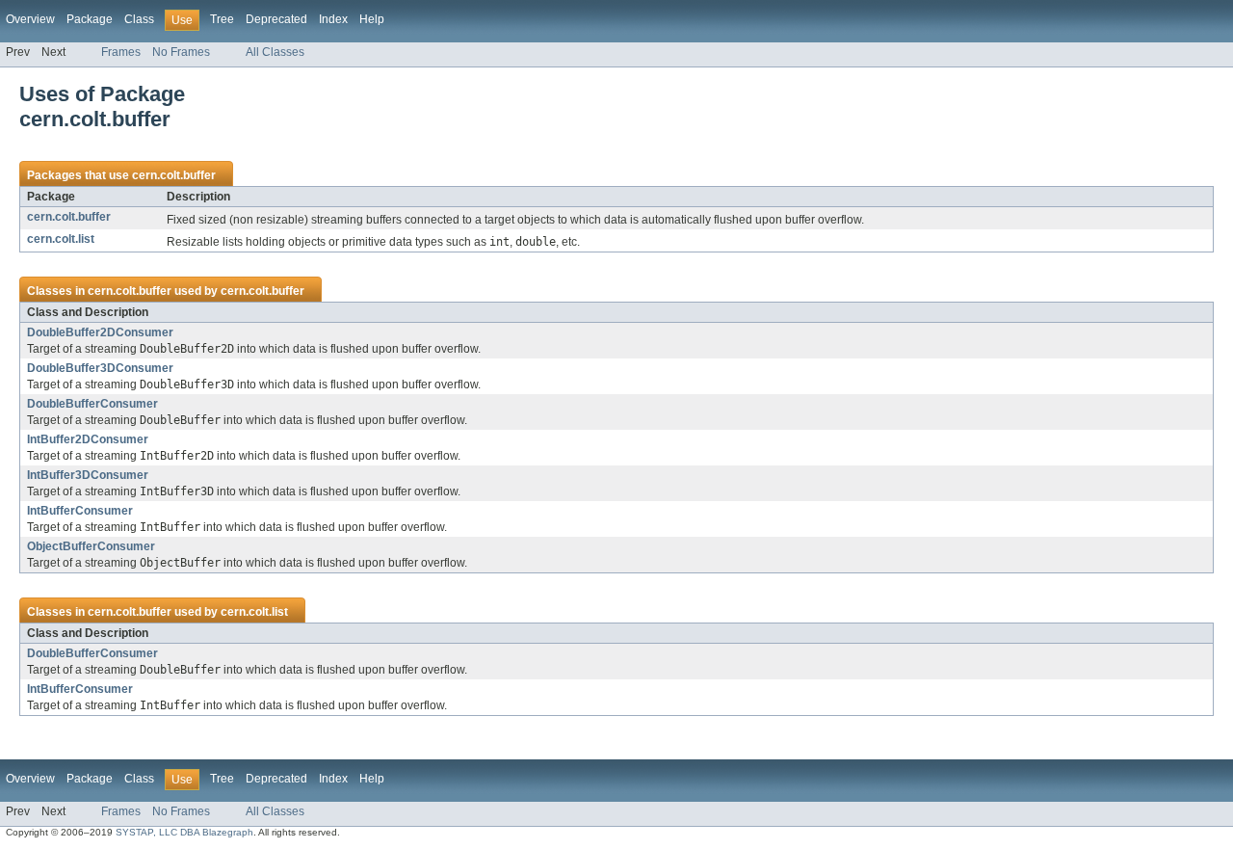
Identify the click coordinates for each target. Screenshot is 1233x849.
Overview (30, 19)
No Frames (181, 52)
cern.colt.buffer (174, 175)
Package (89, 19)
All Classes (275, 52)
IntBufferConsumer (80, 510)
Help (371, 19)
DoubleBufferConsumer (92, 404)
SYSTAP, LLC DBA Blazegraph (184, 832)
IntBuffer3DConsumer (87, 475)
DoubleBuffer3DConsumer (100, 368)
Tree (222, 19)
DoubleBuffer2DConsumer (100, 332)
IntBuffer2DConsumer (87, 439)
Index (333, 19)
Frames (121, 52)
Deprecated (276, 19)
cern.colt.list (60, 239)
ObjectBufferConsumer (91, 546)
